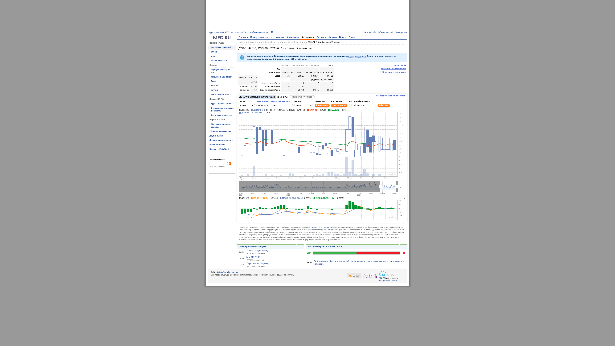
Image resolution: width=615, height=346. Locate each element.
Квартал (281, 101)
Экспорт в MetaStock (219, 149)
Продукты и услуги (261, 37)
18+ (273, 32)
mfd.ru (242, 42)
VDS (384, 278)
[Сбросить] (248, 118)
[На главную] (221, 38)
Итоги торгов (400, 65)
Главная (243, 37)
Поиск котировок (217, 145)
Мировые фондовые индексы (221, 125)
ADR (213, 56)
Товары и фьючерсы (221, 131)
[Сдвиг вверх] (248, 114)
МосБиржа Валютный (221, 77)
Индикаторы (322, 105)
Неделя (266, 101)
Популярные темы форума (252, 246)
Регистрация (401, 32)
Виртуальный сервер (388, 280)
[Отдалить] (255, 120)
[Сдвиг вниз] (248, 121)
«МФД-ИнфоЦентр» (228, 272)
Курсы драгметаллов (221, 104)
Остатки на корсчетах (221, 115)
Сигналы (321, 37)
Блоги (342, 37)
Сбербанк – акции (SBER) (257, 263)
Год (288, 101)
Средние (314, 79)
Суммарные (326, 79)
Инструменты (339, 105)
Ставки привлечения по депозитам (222, 109)
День (258, 101)
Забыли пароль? (385, 32)
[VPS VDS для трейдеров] (386, 273)
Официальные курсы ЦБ (221, 71)
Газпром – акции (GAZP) (257, 251)
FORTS (214, 52)
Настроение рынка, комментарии (325, 246)
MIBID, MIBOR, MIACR (221, 95)
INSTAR (214, 90)
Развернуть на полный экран (391, 96)
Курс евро (239, 32)
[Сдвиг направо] (252, 118)
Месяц (274, 101)
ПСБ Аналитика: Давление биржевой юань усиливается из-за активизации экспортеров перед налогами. (359, 262)
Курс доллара (219, 32)
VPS (380, 278)
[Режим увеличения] (241, 120)
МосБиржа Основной (221, 47)
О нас (352, 37)
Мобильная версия (259, 32)
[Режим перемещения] (241, 116)
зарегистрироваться (356, 56)
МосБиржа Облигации (294, 42)
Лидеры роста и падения (221, 140)
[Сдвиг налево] (245, 118)
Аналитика (293, 37)
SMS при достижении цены (393, 72)
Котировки (308, 37)
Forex (213, 81)
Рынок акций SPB (219, 61)
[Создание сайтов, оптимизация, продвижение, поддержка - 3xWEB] (354, 275)
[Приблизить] (255, 116)
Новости (279, 37)
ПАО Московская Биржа (321, 227)
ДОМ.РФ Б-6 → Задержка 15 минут (324, 42)
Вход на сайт (370, 32)
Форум (333, 37)
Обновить (383, 105)
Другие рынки (216, 136)
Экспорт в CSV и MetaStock (393, 68)
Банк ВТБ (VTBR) (253, 257)
